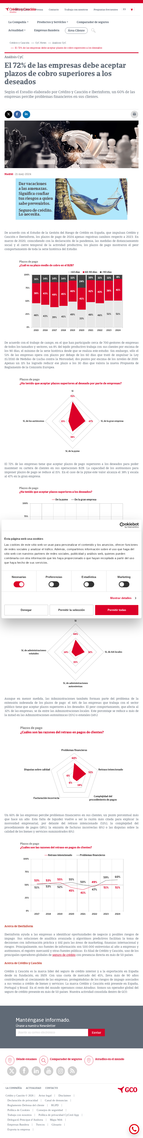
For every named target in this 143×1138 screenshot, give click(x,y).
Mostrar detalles (121, 598)
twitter (12, 1071)
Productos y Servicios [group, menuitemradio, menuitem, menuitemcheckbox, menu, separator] (51, 22)
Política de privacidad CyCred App (59, 1114)
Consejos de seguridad (50, 1110)
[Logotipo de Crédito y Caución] (20, 13)
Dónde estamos (26, 1059)
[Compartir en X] (8, 114)
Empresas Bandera (46, 30)
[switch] (54, 584)
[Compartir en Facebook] (17, 114)
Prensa (39, 9)
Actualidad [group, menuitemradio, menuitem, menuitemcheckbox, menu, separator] (15, 30)
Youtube (48, 1071)
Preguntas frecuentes (106, 9)
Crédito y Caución (19, 43)
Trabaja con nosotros (76, 9)
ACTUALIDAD (33, 1088)
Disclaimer (64, 1095)
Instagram (60, 1071)
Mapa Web (56, 1119)
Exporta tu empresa (18, 1129)
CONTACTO (51, 1088)
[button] (71, 199)
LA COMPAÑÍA (14, 1088)
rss (72, 1071)
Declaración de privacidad (22, 1100)
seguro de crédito (64, 955)
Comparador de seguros (93, 22)
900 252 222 (22, 9)
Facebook (24, 1071)
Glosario (56, 1124)
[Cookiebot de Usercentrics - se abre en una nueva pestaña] (122, 525)
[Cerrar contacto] (123, 1133)
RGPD (55, 1105)
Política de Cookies (18, 1110)
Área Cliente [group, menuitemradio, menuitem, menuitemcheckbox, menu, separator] (76, 30)
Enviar (96, 1033)
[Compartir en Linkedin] (26, 114)
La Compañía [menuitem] (17, 22)
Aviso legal (45, 1095)
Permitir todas (117, 609)
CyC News (40, 43)
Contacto (54, 9)
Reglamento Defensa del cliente (25, 1105)
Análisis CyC (59, 43)
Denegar (26, 609)
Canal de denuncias (56, 1100)
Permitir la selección (71, 609)
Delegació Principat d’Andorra (25, 1119)
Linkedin (36, 1071)
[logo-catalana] (127, 1092)
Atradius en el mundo (109, 1059)
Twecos (40, 1124)
